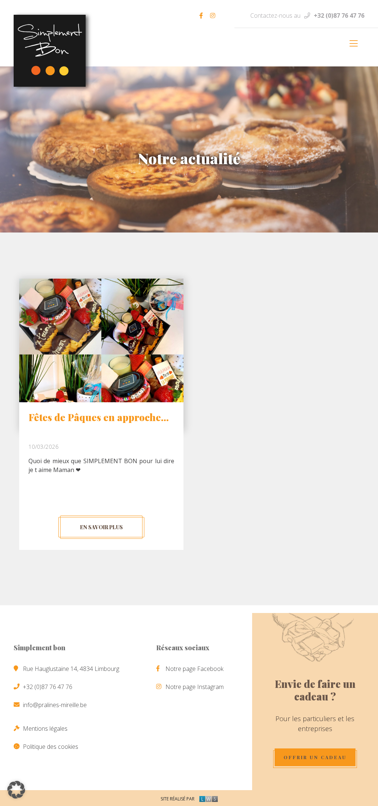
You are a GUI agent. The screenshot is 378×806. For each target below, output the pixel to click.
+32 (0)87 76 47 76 (339, 15)
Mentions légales (45, 728)
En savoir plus (101, 527)
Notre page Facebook (194, 669)
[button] (16, 790)
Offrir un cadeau (315, 757)
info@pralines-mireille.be (55, 705)
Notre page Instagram (194, 687)
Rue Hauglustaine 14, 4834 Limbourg (71, 669)
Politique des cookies (50, 747)
